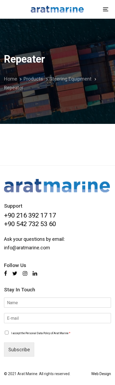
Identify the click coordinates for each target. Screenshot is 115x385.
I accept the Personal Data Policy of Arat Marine (40, 333)
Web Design (101, 374)
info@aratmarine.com (27, 247)
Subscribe (19, 349)
